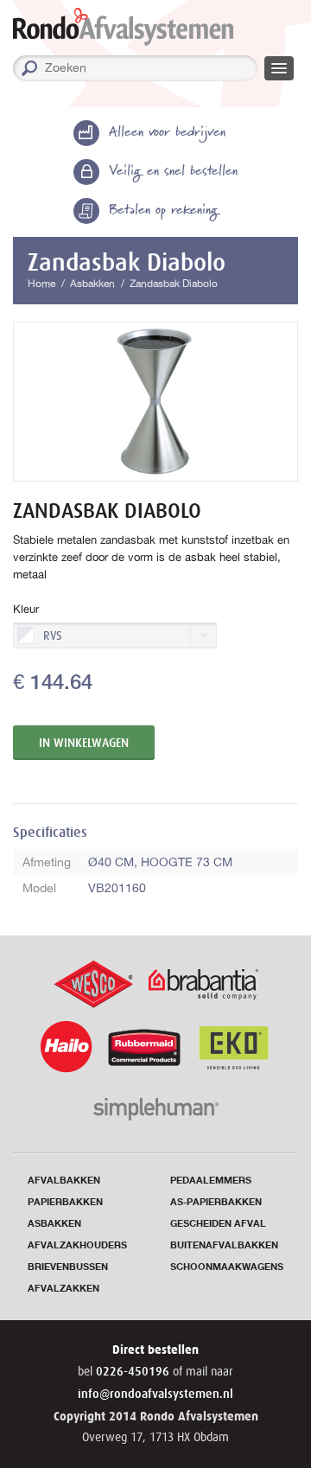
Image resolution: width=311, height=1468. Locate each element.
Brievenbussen (68, 1267)
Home (41, 284)
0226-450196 (134, 1371)
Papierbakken (65, 1202)
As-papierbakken (216, 1202)
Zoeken (250, 68)
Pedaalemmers (210, 1181)
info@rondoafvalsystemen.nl (155, 1394)
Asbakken (92, 284)
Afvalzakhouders (77, 1246)
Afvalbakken (64, 1181)
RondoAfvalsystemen (123, 27)
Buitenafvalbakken (224, 1246)
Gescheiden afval (218, 1224)
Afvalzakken (63, 1289)
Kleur (26, 609)
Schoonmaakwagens (226, 1267)
